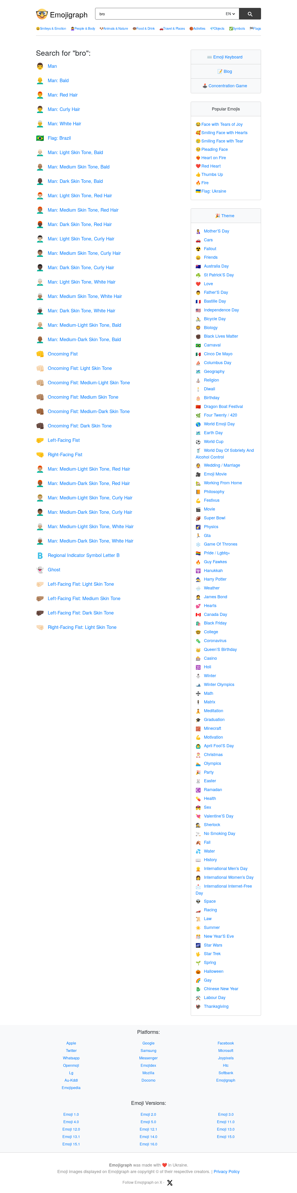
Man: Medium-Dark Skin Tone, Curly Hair (84, 511)
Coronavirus (211, 640)
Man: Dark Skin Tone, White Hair (75, 310)
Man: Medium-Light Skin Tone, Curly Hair (84, 497)
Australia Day (212, 266)
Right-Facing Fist (59, 454)
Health (206, 798)
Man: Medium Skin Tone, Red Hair (77, 209)
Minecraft (208, 728)
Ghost (48, 569)
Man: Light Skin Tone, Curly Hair (75, 238)
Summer (208, 927)
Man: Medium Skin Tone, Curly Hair (78, 252)
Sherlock (208, 824)
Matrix (205, 701)
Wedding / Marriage (218, 465)
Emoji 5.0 (148, 1121)
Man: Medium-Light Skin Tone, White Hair (85, 526)
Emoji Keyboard (225, 57)
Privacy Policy (227, 1171)
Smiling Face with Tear (219, 141)
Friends (207, 257)
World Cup (209, 441)
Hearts (206, 605)
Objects (217, 28)
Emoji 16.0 (148, 1144)
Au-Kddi (71, 1080)
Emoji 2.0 (148, 1114)
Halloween (209, 971)
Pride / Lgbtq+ (213, 553)
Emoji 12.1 (148, 1129)
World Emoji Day (215, 423)
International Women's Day (225, 877)
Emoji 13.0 (226, 1129)
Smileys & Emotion (51, 28)
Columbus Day (213, 362)
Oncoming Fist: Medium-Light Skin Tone (83, 382)
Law (204, 918)
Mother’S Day (212, 231)
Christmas (209, 754)
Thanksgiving (212, 1006)
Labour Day (211, 997)
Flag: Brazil (53, 137)
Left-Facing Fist (58, 439)
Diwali (205, 388)
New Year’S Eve (215, 936)
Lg (71, 1072)
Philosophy (210, 491)
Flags (255, 28)
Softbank (226, 1072)
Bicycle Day (211, 318)
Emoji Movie (211, 474)
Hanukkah (209, 570)
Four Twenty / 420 (216, 415)
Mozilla (148, 1072)
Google (148, 1043)
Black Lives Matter (217, 336)
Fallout (206, 248)
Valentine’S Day (214, 816)
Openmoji (71, 1065)
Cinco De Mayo (214, 353)
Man (46, 65)
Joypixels (226, 1057)
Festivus (208, 500)
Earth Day (209, 432)
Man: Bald (52, 80)
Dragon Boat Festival (219, 406)
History (206, 859)
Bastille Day (211, 301)
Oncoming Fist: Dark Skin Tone (74, 425)
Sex (203, 807)
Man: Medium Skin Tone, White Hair (79, 296)
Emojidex (148, 1065)
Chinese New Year (217, 988)
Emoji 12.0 (71, 1129)
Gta (203, 535)
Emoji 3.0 (226, 1114)
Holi (203, 666)
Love (204, 283)
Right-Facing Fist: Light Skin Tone (76, 627)
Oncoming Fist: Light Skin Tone (74, 368)
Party (205, 772)
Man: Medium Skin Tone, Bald (73, 166)
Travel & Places (172, 28)
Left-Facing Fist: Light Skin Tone (75, 583)
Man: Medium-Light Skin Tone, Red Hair (83, 468)
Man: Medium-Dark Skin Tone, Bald (78, 339)
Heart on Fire (211, 157)
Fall (203, 842)
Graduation (210, 719)
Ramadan (209, 789)
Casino (206, 658)
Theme (225, 215)
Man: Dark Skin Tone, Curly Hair (75, 267)
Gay (204, 980)
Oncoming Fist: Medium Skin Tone (77, 396)
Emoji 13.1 (71, 1136)
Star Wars (209, 945)
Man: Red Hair (57, 94)
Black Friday (211, 623)
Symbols (237, 28)
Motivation (209, 737)
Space (206, 901)
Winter (206, 675)
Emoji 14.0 (148, 1136)
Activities (197, 28)
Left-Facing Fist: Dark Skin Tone (75, 612)
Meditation (209, 710)
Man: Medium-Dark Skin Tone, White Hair (84, 540)
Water (205, 851)
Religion (207, 380)
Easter (206, 780)
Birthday (208, 397)
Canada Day (211, 614)
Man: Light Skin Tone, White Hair (76, 281)
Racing (206, 909)
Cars (204, 239)
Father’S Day (212, 292)
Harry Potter (211, 579)
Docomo (148, 1080)
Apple (71, 1043)
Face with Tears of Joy (219, 124)
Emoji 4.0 (71, 1121)
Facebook (226, 1043)
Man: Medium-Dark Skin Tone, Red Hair (83, 483)
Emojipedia (71, 1087)
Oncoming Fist (57, 353)
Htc (226, 1065)
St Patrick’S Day (215, 275)
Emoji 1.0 (71, 1114)
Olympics (208, 763)
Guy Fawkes (211, 561)
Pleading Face (212, 149)
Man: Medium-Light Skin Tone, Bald (78, 324)
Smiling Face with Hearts (222, 132)
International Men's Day (222, 868)
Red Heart (208, 166)
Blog (226, 71)
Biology (207, 327)
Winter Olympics (215, 684)
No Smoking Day (215, 833)
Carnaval (208, 345)
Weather (208, 588)
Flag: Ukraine (211, 191)
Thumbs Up (209, 174)
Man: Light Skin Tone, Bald (69, 152)
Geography (210, 371)
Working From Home (219, 482)
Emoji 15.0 (226, 1136)
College (207, 631)
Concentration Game (225, 85)
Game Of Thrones (216, 544)
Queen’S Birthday (216, 649)
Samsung (148, 1050)
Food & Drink (143, 28)
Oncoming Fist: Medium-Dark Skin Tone (83, 411)
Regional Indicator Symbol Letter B (77, 555)
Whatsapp (71, 1057)
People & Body (83, 28)
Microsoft (225, 1050)
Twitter (71, 1050)
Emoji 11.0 (226, 1121)
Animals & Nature (114, 28)
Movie (205, 509)
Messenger (148, 1057)
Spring (206, 962)
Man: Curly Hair (58, 109)
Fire (202, 182)
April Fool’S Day (215, 745)
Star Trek (208, 953)
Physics (207, 526)
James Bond (211, 596)
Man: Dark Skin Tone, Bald (69, 181)
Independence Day (217, 310)
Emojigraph (69, 14)
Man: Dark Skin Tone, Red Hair (74, 224)
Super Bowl (210, 517)
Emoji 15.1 (71, 1144)
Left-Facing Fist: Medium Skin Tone (78, 598)
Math (204, 693)
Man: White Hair (58, 123)
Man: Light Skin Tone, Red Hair (74, 195)
